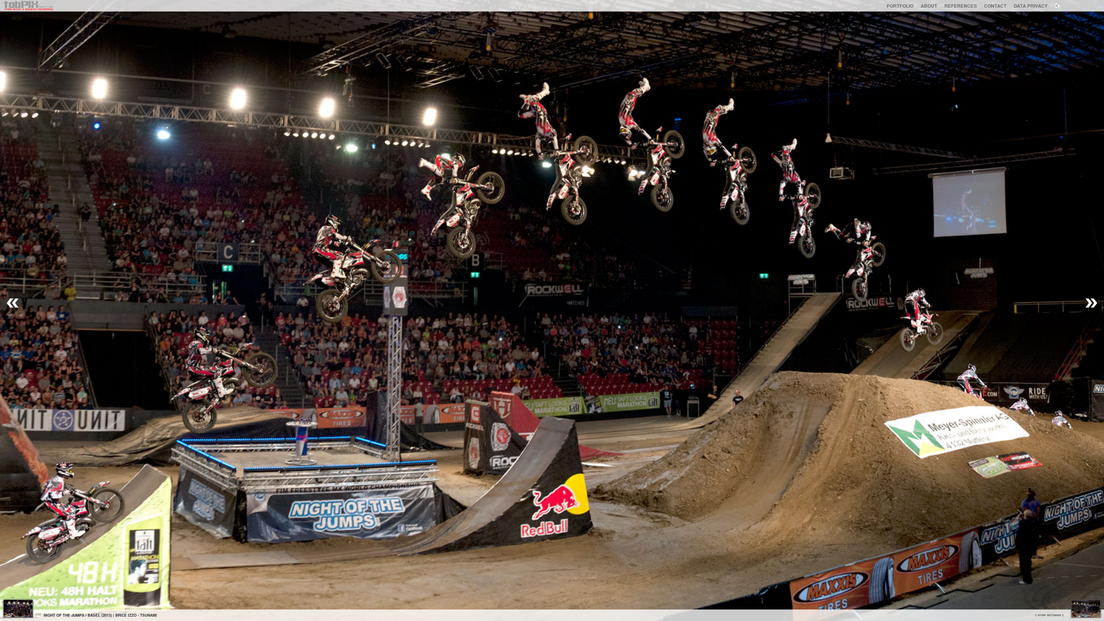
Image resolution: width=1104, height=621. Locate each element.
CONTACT (995, 6)
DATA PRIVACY (1031, 6)
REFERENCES (960, 6)
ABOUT (929, 6)
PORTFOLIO (900, 6)
